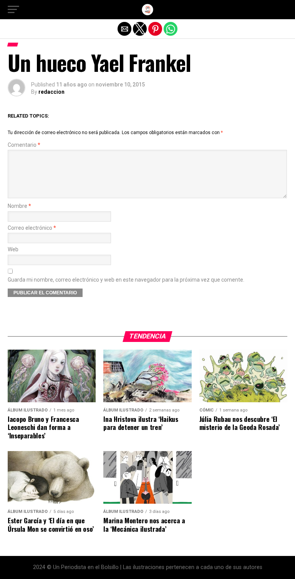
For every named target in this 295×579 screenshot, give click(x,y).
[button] (13, 9)
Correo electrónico (32, 228)
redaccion (51, 92)
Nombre (19, 206)
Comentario (24, 145)
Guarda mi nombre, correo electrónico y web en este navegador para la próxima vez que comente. (126, 280)
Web (13, 249)
